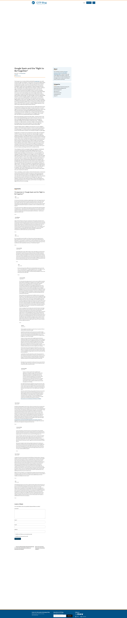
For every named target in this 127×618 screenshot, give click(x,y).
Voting (55, 95)
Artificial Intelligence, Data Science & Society (61, 86)
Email (15, 524)
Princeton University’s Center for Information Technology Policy (61, 73)
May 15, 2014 (20, 265)
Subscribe (89, 2)
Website (16, 529)
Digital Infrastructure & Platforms (59, 88)
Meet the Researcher (57, 89)
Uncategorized (56, 94)
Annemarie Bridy (22, 73)
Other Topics (56, 91)
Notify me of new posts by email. (22, 536)
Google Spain (37, 81)
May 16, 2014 (23, 326)
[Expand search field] (93, 3)
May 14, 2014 (17, 218)
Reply (15, 214)
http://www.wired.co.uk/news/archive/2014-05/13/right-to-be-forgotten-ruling (27, 419)
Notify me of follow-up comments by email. (24, 534)
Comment (16, 508)
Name (15, 520)
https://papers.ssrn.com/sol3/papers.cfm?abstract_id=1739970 (31, 398)
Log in (84, 2)
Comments (16, 74)
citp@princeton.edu (35, 614)
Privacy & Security (56, 92)
